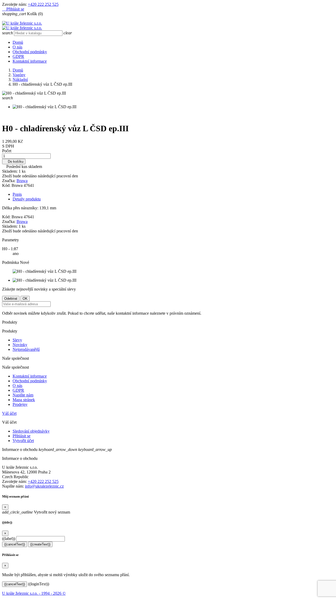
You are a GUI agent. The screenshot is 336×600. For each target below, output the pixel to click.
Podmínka (11, 262)
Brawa (22, 180)
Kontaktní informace (30, 61)
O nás (17, 47)
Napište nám (23, 395)
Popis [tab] (17, 194)
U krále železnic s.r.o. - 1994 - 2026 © (34, 593)
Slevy (17, 340)
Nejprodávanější (26, 349)
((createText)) (40, 544)
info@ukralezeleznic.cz (44, 486)
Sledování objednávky (31, 431)
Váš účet (9, 413)
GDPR (18, 56)
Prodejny (20, 404)
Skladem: (10, 171)
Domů (18, 42)
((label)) (8, 538)
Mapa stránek (24, 399)
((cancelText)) (14, 544)
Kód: (7, 185)
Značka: (9, 180)
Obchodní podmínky (30, 52)
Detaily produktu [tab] (27, 199)
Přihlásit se (21, 436)
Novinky (20, 344)
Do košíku (13, 161)
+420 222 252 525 (43, 4)
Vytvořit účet (23, 440)
